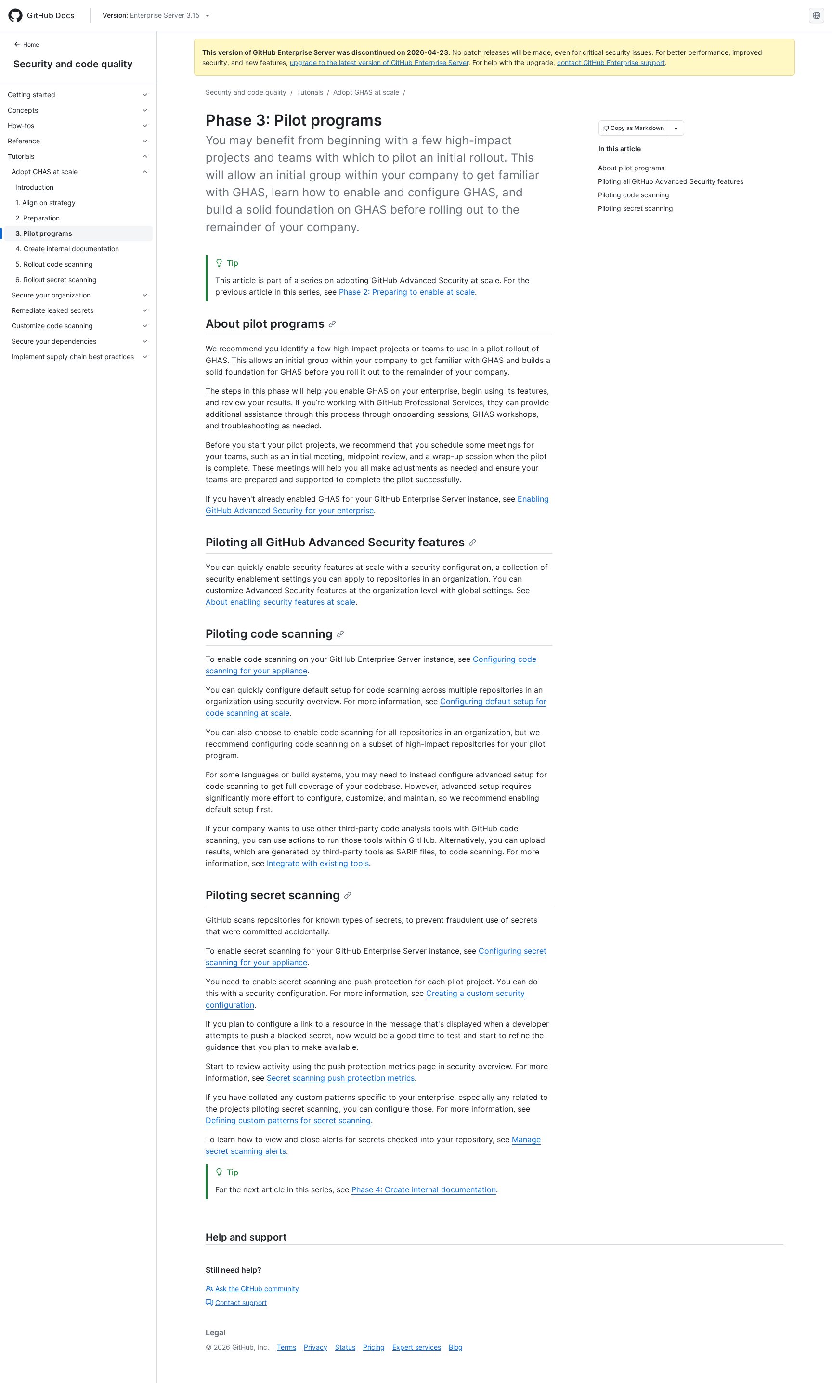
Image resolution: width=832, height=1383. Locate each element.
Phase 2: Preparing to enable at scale (407, 292)
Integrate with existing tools (318, 863)
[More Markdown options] (676, 128)
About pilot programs (265, 324)
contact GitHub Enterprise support (611, 62)
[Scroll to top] (810, 1361)
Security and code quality (73, 64)
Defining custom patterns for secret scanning (288, 1120)
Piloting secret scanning (273, 895)
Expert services (416, 1347)
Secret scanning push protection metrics (341, 1078)
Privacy (315, 1347)
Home (31, 44)
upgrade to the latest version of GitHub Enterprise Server (379, 62)
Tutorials (310, 92)
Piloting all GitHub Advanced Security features (335, 542)
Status (345, 1347)
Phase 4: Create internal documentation (423, 1189)
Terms (286, 1347)
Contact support (241, 1302)
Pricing (374, 1347)
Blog (456, 1347)
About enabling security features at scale (280, 602)
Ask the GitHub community (257, 1288)
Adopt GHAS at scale (366, 92)
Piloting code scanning (269, 634)
